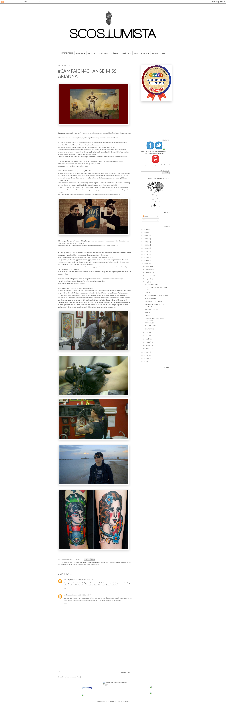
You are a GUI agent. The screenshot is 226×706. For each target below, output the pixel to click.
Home (94, 672)
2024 (145, 236)
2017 (145, 257)
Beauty (136, 53)
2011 (145, 361)
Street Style (145, 53)
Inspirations (92, 53)
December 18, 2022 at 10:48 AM (82, 580)
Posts (146, 216)
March (148, 342)
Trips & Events (126, 53)
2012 (145, 358)
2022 (145, 242)
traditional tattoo (85, 564)
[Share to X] (89, 559)
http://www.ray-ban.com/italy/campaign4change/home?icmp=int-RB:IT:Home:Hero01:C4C (88, 138)
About (163, 53)
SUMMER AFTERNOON (152, 309)
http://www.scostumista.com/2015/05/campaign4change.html (79, 164)
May (147, 336)
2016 (145, 260)
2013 (145, 355)
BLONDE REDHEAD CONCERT (154, 301)
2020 (145, 248)
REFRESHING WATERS (151, 298)
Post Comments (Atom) (74, 677)
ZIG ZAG (147, 312)
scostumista (64, 564)
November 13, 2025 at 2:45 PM (82, 595)
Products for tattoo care (113, 600)
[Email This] (85, 559)
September (149, 276)
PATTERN (147, 315)
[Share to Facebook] (92, 559)
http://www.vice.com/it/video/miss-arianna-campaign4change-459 (98, 195)
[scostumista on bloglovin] (155, 207)
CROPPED (148, 292)
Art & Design (114, 53)
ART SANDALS (149, 323)
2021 (145, 245)
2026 (145, 229)
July (147, 282)
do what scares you (106, 562)
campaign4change (94, 562)
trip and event (95, 564)
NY (128, 562)
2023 (145, 239)
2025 (145, 232)
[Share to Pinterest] (94, 559)
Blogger (127, 701)
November (149, 269)
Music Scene (103, 53)
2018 (145, 254)
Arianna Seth (85, 562)
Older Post (125, 672)
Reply (65, 588)
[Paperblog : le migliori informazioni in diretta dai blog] (87, 689)
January (148, 348)
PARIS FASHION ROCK (151, 284)
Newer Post (62, 672)
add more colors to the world (72, 562)
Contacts (155, 53)
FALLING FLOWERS (150, 326)
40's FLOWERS (149, 329)
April (147, 339)
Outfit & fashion (67, 53)
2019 (145, 251)
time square (76, 564)
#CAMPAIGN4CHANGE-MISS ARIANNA (157, 295)
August (148, 279)
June (147, 333)
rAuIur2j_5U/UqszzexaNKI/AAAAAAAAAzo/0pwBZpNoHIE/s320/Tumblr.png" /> (155, 152)
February (149, 345)
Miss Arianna (116, 562)
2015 (145, 263)
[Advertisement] (94, 656)
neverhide (123, 562)
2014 (145, 352)
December (149, 266)
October (148, 272)
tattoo (70, 564)
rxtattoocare (68, 595)
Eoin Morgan (68, 580)
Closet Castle (80, 53)
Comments (147, 220)
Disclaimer (113, 701)
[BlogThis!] (87, 559)
